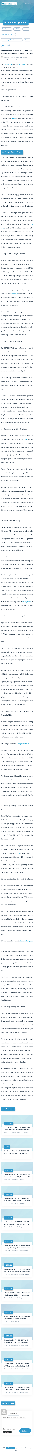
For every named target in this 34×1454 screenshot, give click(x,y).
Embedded (22, 64)
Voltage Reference (22, 744)
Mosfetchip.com (9, 4)
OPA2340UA (7, 64)
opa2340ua (17, 29)
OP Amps (27, 40)
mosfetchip (6, 57)
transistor (15, 294)
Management (27, 602)
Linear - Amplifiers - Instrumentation (12, 40)
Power (13, 118)
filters (25, 439)
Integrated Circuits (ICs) (8, 34)
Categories (26, 29)
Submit (25, 1431)
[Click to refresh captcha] (7, 1432)
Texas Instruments (6, 29)
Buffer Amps (5, 45)
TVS (18, 853)
